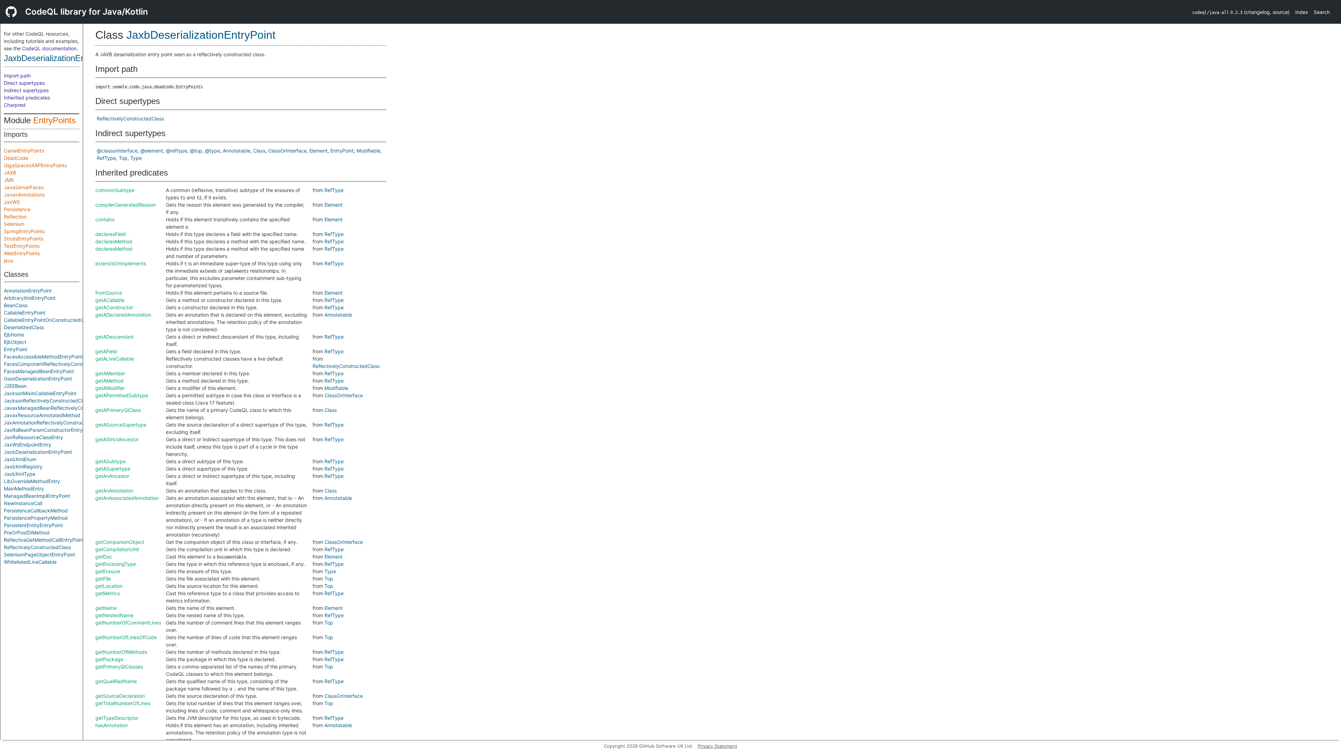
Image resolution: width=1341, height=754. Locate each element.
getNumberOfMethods (121, 652)
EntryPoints (54, 120)
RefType (106, 158)
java (8, 261)
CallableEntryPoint (24, 313)
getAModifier (110, 388)
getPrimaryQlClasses (119, 667)
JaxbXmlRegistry (23, 467)
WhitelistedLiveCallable (30, 562)
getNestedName (114, 615)
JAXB (10, 173)
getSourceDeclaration (120, 696)
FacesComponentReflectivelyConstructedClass (57, 364)
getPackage (109, 659)
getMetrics (107, 593)
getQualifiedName (116, 681)
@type (212, 151)
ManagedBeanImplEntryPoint (37, 496)
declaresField (110, 234)
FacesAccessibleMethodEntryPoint (43, 357)
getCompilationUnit (117, 549)
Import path (17, 76)
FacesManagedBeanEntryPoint (39, 371)
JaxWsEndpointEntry (27, 445)
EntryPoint (15, 349)
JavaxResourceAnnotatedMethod (42, 415)
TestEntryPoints (21, 246)
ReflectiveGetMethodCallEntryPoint (44, 540)
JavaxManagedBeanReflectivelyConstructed (55, 408)
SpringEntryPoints (24, 231)
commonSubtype (114, 190)
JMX (9, 180)
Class (259, 151)
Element (318, 151)
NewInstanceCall (23, 503)
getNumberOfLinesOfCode (126, 637)
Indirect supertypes (26, 90)
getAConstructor (114, 307)
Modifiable (368, 151)
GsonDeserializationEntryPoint (38, 379)
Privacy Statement (717, 746)
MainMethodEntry (24, 488)
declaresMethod (113, 241)
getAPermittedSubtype (121, 395)
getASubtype (110, 461)
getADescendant (114, 337)
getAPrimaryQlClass (118, 410)
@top (196, 151)
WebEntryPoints (22, 253)
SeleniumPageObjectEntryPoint (39, 554)
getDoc (103, 557)
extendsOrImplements (120, 263)
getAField (106, 351)
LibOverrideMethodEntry (32, 481)
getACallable (109, 300)
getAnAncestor (112, 476)
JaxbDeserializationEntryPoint (58, 58)
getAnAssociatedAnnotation (127, 498)
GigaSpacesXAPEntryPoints (35, 165)
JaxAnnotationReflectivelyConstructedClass (54, 423)
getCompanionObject (119, 542)
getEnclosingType (115, 564)
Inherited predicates (27, 98)
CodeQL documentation (49, 48)
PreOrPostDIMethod (27, 532)
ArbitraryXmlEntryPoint (30, 298)
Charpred (14, 105)
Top (123, 158)
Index (1301, 12)
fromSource (108, 293)
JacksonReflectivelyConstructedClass (47, 401)
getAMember (110, 373)
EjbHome (14, 335)
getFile (103, 579)
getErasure (107, 571)
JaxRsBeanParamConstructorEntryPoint (49, 430)
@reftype (176, 151)
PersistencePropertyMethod (36, 518)
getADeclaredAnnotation (123, 315)
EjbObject (15, 342)
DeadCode (16, 158)
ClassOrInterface (287, 151)
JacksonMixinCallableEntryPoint (40, 393)
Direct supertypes (24, 83)
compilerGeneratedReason (125, 205)
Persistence (17, 209)
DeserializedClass (24, 327)
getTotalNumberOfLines (122, 703)
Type (136, 158)
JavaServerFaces (24, 187)
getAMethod (109, 381)
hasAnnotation (111, 725)
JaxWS (12, 202)
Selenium (14, 224)
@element (151, 151)
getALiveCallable (114, 359)
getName (106, 608)
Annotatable (236, 151)
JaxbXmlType (19, 474)
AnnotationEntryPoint (28, 291)
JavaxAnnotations (24, 195)
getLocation (109, 586)
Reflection (15, 217)
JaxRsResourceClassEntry (33, 437)
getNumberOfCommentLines (128, 623)
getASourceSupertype (120, 425)
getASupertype (112, 469)
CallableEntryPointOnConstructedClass (48, 320)
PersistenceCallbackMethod (36, 510)
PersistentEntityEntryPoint (33, 525)
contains (105, 219)
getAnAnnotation (114, 491)
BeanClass (16, 305)
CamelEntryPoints (24, 151)
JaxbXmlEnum (20, 459)
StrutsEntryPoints (23, 239)
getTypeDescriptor (116, 718)
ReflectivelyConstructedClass (37, 547)
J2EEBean (15, 386)
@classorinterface (117, 151)
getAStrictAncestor (117, 439)
